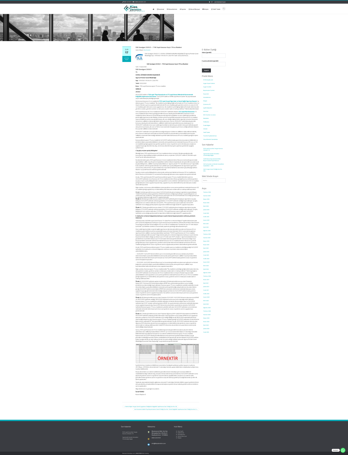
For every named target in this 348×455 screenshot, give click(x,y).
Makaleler (206, 118)
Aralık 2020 (206, 293)
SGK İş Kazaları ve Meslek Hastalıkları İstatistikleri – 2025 (213, 165)
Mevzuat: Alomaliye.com (128, 453)
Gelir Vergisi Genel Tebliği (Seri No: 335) (212, 170)
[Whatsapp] (342, 450)
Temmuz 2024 (207, 276)
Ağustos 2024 (207, 272)
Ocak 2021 (206, 290)
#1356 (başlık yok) (208, 80)
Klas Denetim (147, 50)
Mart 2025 (206, 248)
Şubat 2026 (206, 209)
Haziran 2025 (206, 237)
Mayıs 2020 (206, 318)
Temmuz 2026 (207, 192)
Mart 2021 (206, 283)
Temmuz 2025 (207, 234)
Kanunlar (205, 111)
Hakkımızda (181, 433)
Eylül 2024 (206, 269)
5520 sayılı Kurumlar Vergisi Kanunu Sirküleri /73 (213, 149)
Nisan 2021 (206, 279)
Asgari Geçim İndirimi (209, 83)
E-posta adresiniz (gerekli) (210, 61)
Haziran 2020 (206, 314)
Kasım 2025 (206, 220)
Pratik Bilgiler (206, 125)
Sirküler (205, 129)
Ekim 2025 (206, 223)
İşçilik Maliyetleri (207, 108)
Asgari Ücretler (207, 87)
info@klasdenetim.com (140, 2)
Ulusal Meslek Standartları (210, 139)
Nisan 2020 (206, 321)
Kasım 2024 (206, 262)
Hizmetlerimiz (207, 97)
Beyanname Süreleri (209, 90)
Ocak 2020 (206, 332)
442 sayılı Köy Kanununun (187, 111)
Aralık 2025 (206, 216)
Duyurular (206, 94)
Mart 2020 (206, 325)
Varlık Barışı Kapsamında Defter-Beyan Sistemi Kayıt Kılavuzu (212, 159)
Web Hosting (145, 453)
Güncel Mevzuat (182, 436)
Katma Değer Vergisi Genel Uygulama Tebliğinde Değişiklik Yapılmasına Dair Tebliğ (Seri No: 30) (150, 406)
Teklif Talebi (206, 132)
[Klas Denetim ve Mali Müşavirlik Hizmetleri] (134, 8)
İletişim (205, 101)
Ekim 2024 (206, 265)
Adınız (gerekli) (206, 52)
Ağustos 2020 (207, 307)
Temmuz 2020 (207, 311)
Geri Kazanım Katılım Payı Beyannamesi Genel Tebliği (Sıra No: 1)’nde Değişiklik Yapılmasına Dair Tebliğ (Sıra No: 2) (166, 409)
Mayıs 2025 (206, 241)
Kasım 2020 (206, 297)
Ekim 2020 (206, 300)
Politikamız (206, 122)
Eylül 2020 (206, 304)
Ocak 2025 (206, 255)
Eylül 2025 (206, 227)
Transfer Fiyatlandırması (210, 136)
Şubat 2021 (206, 286)
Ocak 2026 (206, 213)
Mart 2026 (206, 206)
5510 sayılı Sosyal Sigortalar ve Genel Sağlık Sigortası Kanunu (178, 101)
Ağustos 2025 (207, 230)
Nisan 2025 (206, 244)
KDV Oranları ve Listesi (209, 115)
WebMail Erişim (221, 2)
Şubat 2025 (206, 251)
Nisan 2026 (206, 202)
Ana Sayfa (180, 431)
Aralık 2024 (206, 258)
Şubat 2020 (206, 328)
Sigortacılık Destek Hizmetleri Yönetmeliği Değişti (211, 154)
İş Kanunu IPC (207, 104)
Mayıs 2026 (206, 199)
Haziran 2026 (206, 195)
